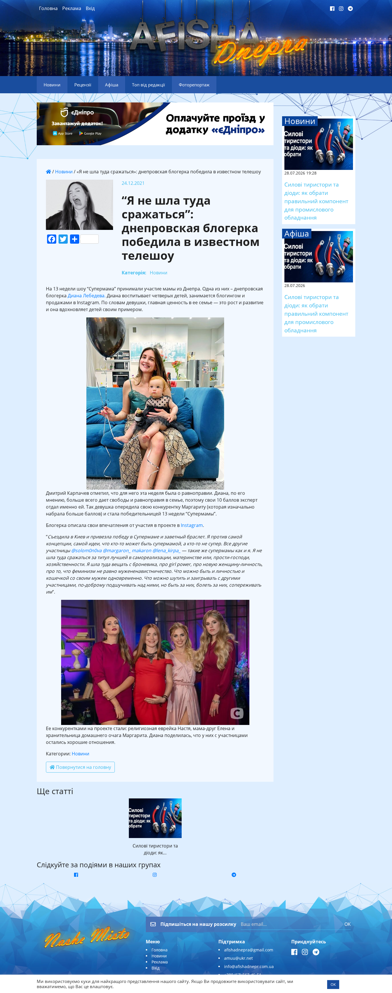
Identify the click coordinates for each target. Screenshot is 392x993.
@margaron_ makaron (126, 550)
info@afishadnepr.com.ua (249, 966)
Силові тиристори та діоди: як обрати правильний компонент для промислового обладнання (316, 201)
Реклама (71, 8)
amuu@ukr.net (238, 958)
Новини (64, 171)
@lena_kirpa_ (166, 550)
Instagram (192, 525)
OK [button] (333, 984)
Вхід (90, 8)
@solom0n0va (86, 550)
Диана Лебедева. (87, 295)
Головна (48, 8)
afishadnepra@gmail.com (248, 950)
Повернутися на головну (83, 767)
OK (347, 924)
